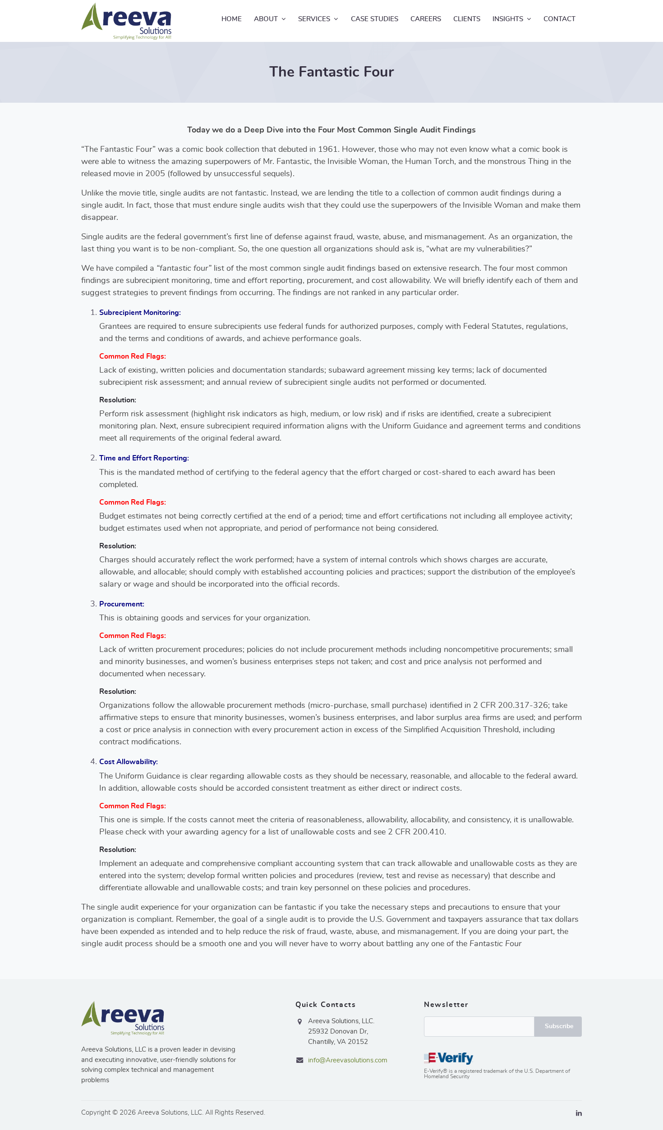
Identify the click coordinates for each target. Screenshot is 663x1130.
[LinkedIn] (579, 1113)
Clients (466, 19)
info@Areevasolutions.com (347, 1060)
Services (314, 19)
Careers (425, 19)
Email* (503, 1026)
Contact (559, 19)
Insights (508, 19)
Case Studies (374, 19)
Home (231, 19)
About (266, 19)
